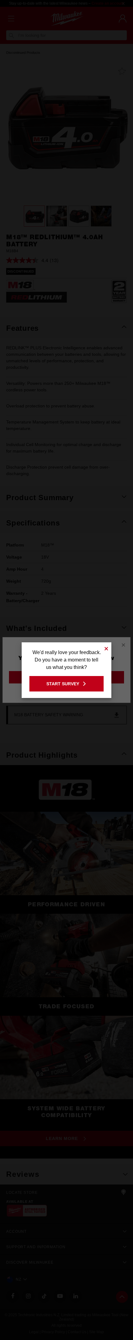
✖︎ (106, 647)
